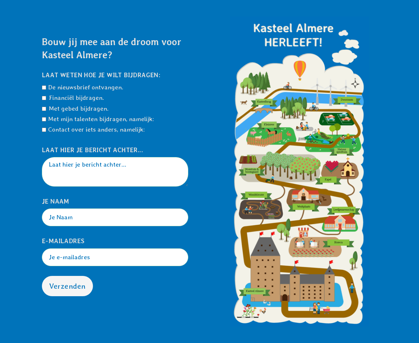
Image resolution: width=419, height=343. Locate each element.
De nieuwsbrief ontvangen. (85, 87)
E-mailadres (63, 241)
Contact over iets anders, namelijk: (96, 129)
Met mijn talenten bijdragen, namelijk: (101, 119)
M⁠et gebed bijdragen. (79, 108)
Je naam (55, 201)
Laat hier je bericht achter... (92, 150)
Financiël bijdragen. (76, 97)
